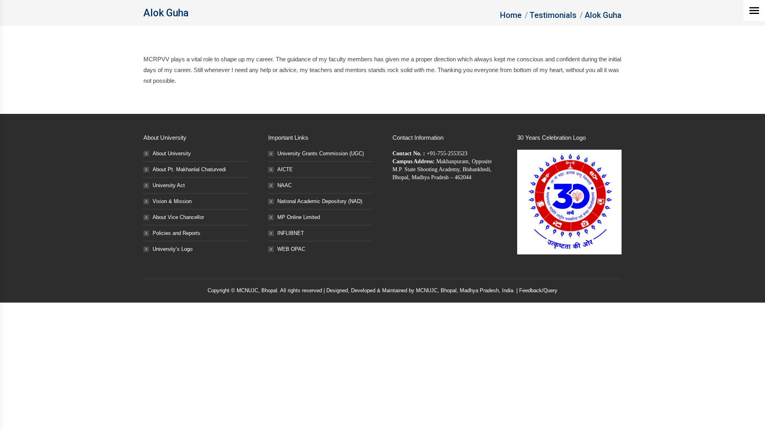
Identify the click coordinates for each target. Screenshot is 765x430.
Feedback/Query (538, 290)
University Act (169, 185)
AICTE (285, 169)
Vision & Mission (172, 201)
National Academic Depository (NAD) (319, 201)
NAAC (284, 185)
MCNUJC (426, 290)
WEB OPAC (291, 249)
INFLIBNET (290, 233)
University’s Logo (172, 249)
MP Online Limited (298, 217)
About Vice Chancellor (178, 217)
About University (172, 153)
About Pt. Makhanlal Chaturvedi (189, 169)
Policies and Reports (176, 233)
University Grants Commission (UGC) (320, 153)
